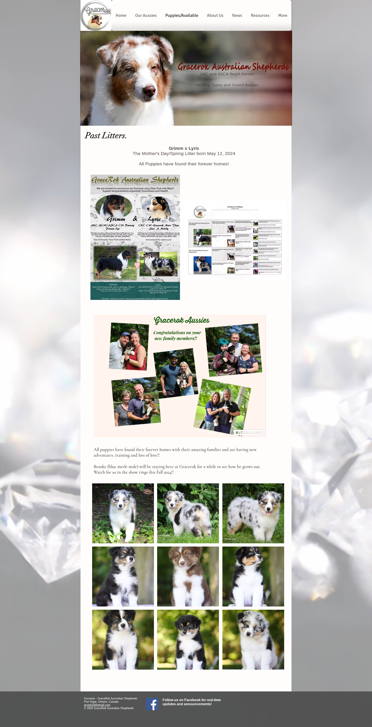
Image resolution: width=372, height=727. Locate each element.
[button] (123, 513)
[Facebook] (152, 704)
